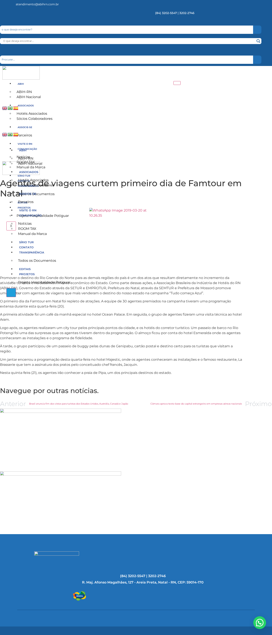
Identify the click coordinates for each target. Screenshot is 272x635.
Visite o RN (25, 143)
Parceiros (24, 135)
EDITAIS (25, 269)
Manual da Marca (32, 234)
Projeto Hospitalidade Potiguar (43, 216)
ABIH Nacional (29, 97)
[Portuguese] (10, 108)
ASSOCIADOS (26, 105)
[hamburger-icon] (177, 83)
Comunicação (30, 215)
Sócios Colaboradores (34, 119)
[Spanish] (16, 108)
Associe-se (25, 127)
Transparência (31, 252)
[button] (259, 622)
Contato (26, 247)
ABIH (21, 83)
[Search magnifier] (258, 41)
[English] (5, 108)
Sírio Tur (26, 242)
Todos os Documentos (37, 261)
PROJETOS (27, 274)
